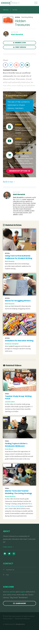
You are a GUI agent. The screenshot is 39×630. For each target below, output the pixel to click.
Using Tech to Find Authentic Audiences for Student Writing (18, 257)
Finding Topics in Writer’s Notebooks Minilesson (16, 444)
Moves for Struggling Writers (18, 301)
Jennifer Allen (10, 402)
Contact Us (10, 570)
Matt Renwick (17, 34)
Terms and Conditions (22, 619)
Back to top (8, 182)
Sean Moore (9, 449)
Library (5, 10)
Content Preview (10, 70)
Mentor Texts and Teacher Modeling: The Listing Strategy (18, 492)
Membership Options (18, 171)
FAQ (7, 575)
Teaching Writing (27, 17)
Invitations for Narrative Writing (19, 340)
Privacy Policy (8, 619)
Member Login (20, 43)
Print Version (20, 47)
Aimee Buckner (10, 496)
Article (17, 17)
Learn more (7, 547)
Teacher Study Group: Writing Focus (18, 397)
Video (7, 394)
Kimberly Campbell (11, 344)
